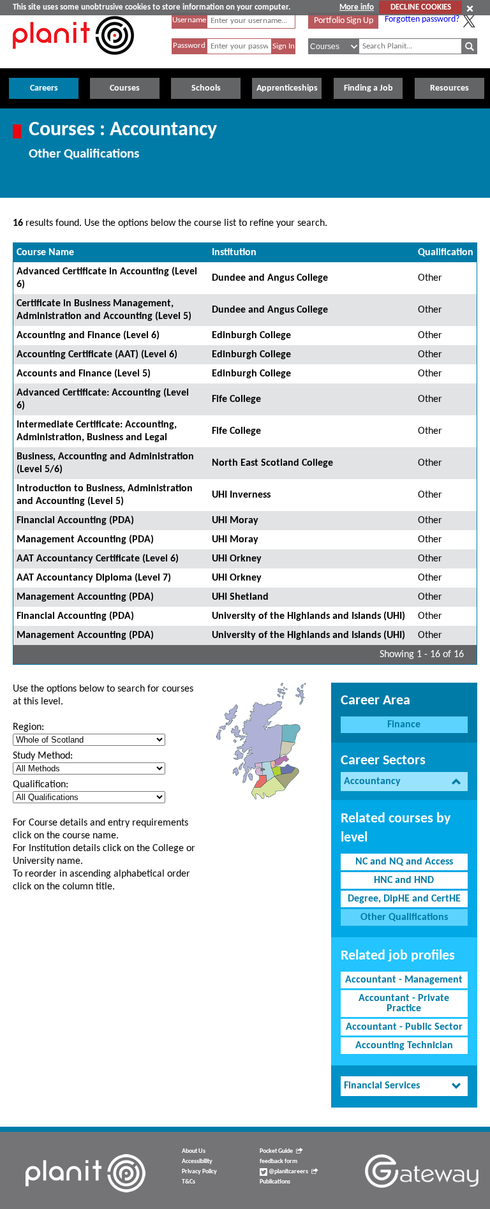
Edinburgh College (251, 335)
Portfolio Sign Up (343, 21)
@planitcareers (287, 1172)
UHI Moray (235, 520)
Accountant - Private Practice (404, 1003)
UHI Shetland (240, 597)
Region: (28, 727)
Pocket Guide (276, 1151)
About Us (193, 1151)
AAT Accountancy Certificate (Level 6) (98, 559)
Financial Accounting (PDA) (75, 520)
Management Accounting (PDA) (85, 540)
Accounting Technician (404, 1046)
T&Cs (188, 1182)
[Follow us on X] (469, 21)
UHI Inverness (241, 495)
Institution (234, 253)
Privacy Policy (199, 1172)
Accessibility (197, 1161)
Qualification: (40, 785)
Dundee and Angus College (270, 278)
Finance (403, 725)
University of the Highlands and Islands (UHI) (308, 616)
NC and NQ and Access (404, 862)
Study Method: (43, 756)
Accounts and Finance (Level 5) (84, 374)
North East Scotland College (272, 463)
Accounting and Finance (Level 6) (88, 335)
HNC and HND (404, 880)
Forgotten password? (422, 19)
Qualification (445, 253)
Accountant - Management (404, 980)
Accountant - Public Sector (404, 1027)
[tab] (404, 782)
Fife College (236, 399)
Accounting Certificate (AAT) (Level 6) (97, 355)
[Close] (470, 8)
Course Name (45, 253)
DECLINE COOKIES (420, 7)
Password (189, 45)
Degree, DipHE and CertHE (404, 899)
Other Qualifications (404, 917)
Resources (449, 88)
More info (356, 7)
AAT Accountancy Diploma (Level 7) (94, 578)
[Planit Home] (73, 62)
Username (189, 20)
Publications (275, 1182)
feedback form (278, 1161)
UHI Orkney (237, 559)
